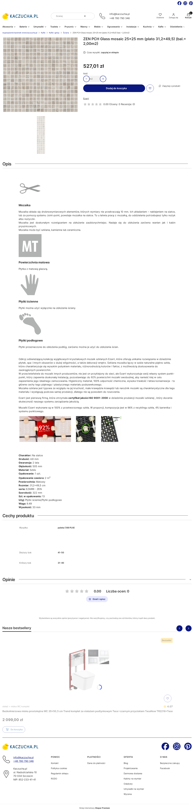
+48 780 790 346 (119, 18)
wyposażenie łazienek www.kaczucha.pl (19, 33)
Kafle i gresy (54, 33)
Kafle (43, 33)
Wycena (128, 794)
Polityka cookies (59, 768)
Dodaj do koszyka (116, 88)
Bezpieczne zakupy (170, 763)
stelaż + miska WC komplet (15, 706)
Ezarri (86, 98)
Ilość (85, 73)
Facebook (165, 768)
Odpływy (128, 783)
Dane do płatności (96, 763)
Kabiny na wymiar (132, 778)
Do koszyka (17, 729)
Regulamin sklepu (59, 773)
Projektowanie (131, 768)
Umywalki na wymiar (134, 789)
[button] (91, 16)
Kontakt (55, 763)
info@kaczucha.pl (119, 13)
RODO (54, 778)
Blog (126, 763)
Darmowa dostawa (133, 773)
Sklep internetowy (94, 808)
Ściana (66, 33)
